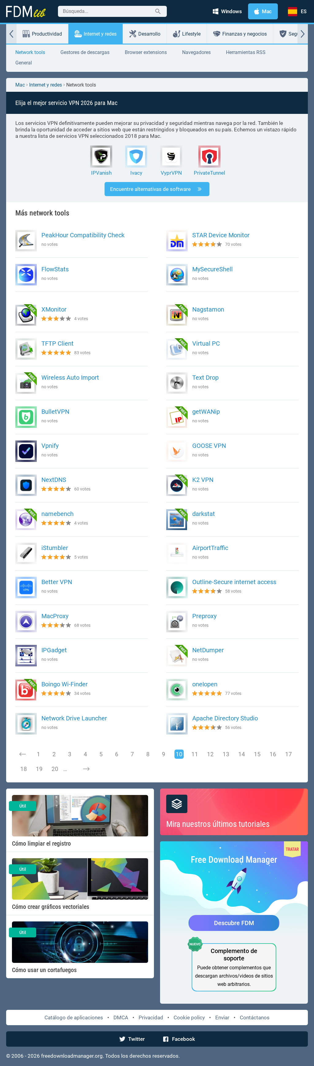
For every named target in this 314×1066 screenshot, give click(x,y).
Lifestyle (191, 34)
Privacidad (151, 1017)
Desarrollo (149, 34)
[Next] (86, 769)
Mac (20, 85)
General (23, 63)
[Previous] (22, 754)
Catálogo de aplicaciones (73, 1017)
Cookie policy (189, 1017)
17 (288, 754)
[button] (11, 34)
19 (39, 769)
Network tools (30, 52)
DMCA (120, 1017)
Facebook (183, 1039)
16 (273, 754)
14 (241, 754)
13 (226, 754)
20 (55, 769)
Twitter (136, 1039)
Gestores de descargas (84, 52)
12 (210, 754)
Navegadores (196, 52)
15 (257, 754)
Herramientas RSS (246, 52)
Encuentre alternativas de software (150, 189)
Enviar (222, 1017)
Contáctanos (255, 1017)
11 (194, 754)
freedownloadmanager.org (72, 1056)
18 (23, 769)
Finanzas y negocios (244, 34)
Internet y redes (100, 34)
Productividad (47, 34)
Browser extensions (146, 52)
